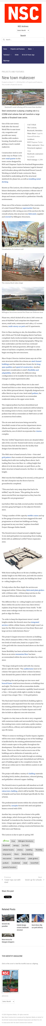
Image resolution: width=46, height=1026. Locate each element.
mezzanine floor (21, 654)
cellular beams (8, 850)
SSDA (17, 55)
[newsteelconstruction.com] (23, 13)
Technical (6, 55)
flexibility (39, 850)
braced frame (7, 683)
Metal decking (27, 854)
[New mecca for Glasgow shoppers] (8, 935)
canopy (16, 845)
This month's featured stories (12, 85)
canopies (14, 806)
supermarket (27, 208)
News (30, 49)
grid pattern (6, 457)
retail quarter (11, 159)
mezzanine (7, 858)
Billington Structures (25, 841)
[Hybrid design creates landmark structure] (23, 918)
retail (25, 863)
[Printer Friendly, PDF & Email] (6, 841)
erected (8, 217)
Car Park (25, 845)
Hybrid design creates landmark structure (23, 927)
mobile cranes (32, 516)
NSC (23, 82)
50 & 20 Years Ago (28, 55)
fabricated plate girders (35, 590)
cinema (39, 431)
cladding (31, 774)
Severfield (34, 863)
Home (5, 49)
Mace (16, 854)
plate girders (33, 858)
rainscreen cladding (9, 791)
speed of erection (9, 867)
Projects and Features (18, 49)
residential (16, 863)
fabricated (32, 214)
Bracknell (6, 845)
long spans (7, 854)
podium (35, 393)
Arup (13, 841)
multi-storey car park (16, 326)
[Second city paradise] (8, 917)
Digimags (6, 61)
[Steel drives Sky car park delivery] (38, 918)
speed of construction (24, 367)
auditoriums (28, 669)
